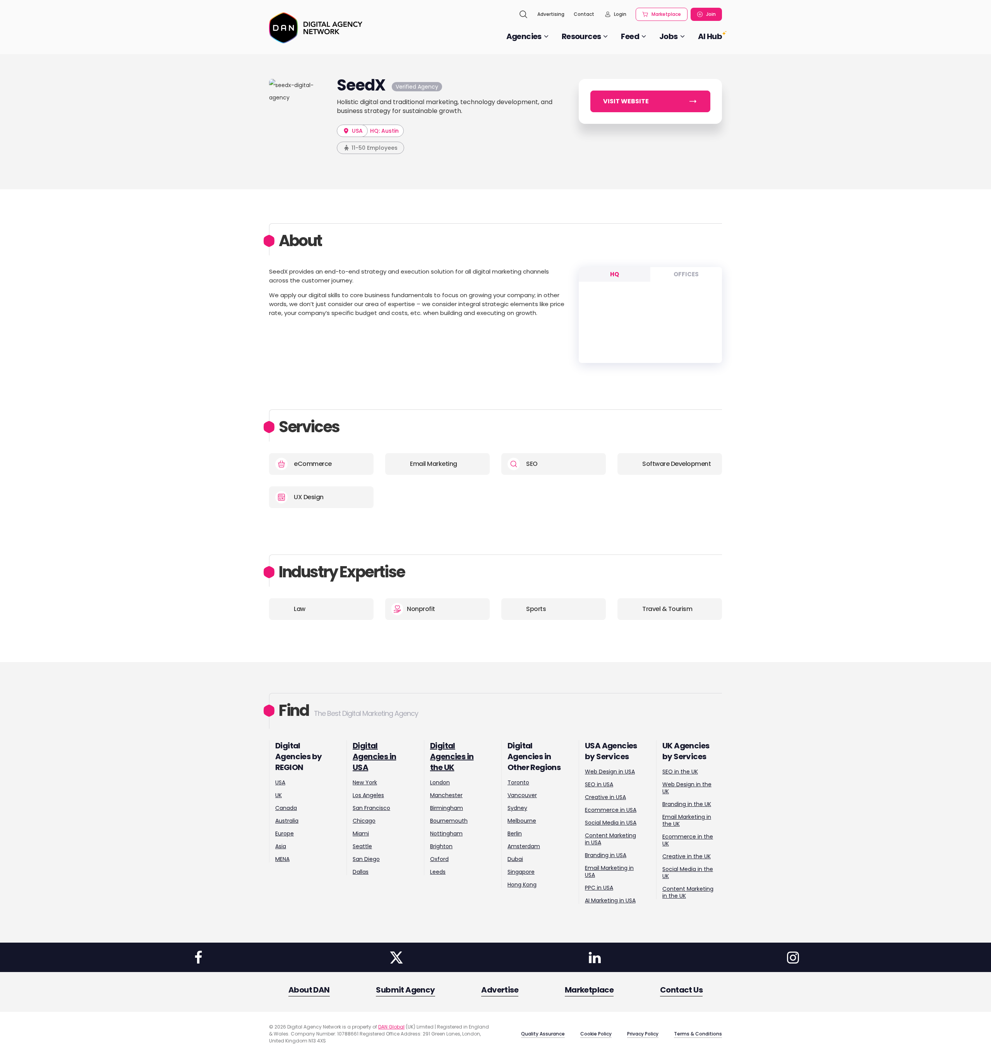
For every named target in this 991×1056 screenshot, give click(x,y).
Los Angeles (368, 795)
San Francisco (371, 808)
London (440, 782)
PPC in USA (599, 888)
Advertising (550, 14)
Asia (280, 846)
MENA (282, 859)
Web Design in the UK (687, 787)
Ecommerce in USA (610, 810)
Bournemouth (449, 821)
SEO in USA (599, 784)
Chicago (364, 821)
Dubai (515, 859)
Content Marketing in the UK (687, 892)
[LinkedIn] (594, 957)
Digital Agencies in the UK (451, 756)
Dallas (361, 872)
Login (620, 14)
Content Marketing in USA (610, 839)
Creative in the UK (686, 856)
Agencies (524, 36)
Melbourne (522, 821)
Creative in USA (605, 797)
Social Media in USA (610, 823)
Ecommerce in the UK (687, 840)
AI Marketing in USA (610, 900)
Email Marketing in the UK (686, 820)
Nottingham (446, 833)
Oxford (439, 859)
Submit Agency (405, 989)
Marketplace (666, 14)
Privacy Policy (642, 1033)
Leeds (438, 872)
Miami (361, 833)
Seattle (362, 846)
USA (356, 131)
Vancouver (522, 795)
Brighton (441, 846)
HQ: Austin (384, 131)
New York (365, 782)
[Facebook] (198, 957)
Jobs (668, 36)
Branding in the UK (686, 804)
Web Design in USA (610, 771)
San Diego (366, 859)
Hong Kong (522, 884)
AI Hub (710, 36)
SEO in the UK (680, 771)
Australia (286, 821)
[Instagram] (792, 957)
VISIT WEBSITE (626, 101)
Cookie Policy (596, 1033)
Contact (584, 14)
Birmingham (446, 808)
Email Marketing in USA (609, 871)
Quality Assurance (543, 1033)
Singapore (521, 872)
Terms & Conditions (698, 1033)
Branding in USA (605, 855)
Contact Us (681, 989)
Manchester (446, 795)
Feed (630, 36)
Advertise (499, 989)
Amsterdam (524, 846)
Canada (286, 808)
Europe (284, 833)
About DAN (309, 989)
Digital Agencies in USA (374, 756)
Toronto (518, 782)
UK (278, 795)
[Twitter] (396, 957)
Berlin (515, 833)
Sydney (517, 808)
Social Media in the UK (687, 872)
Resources (581, 36)
